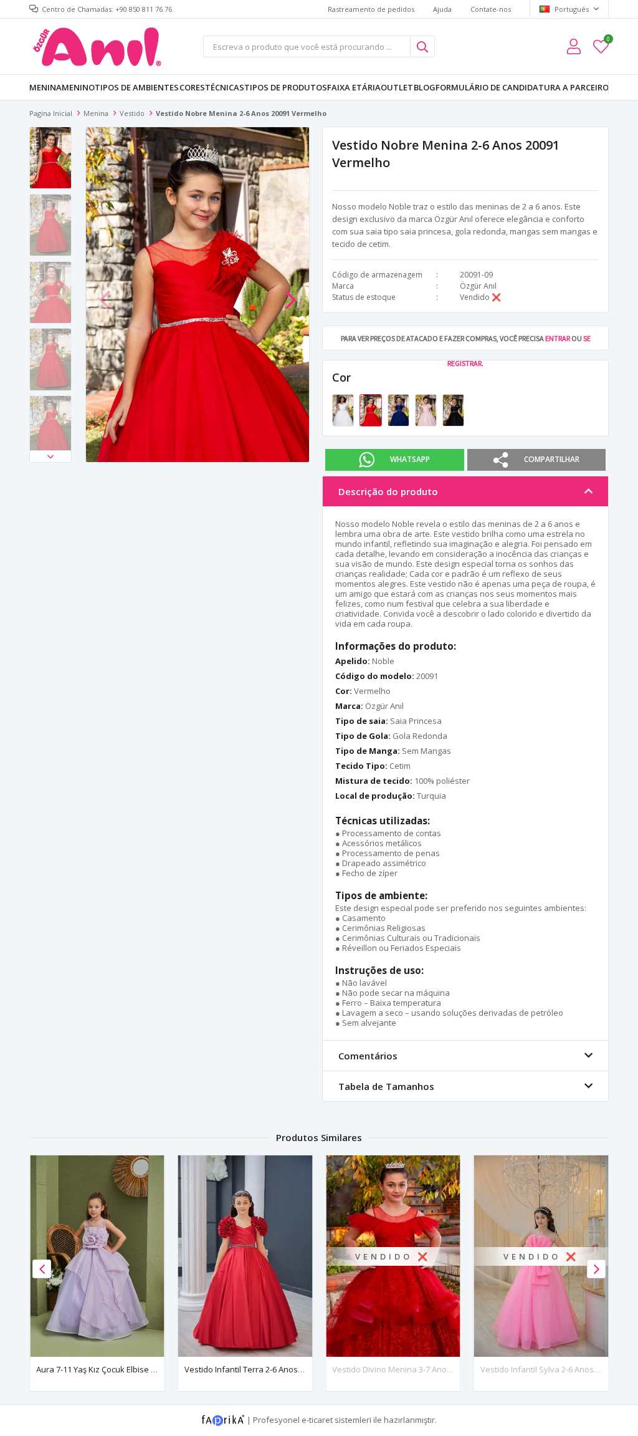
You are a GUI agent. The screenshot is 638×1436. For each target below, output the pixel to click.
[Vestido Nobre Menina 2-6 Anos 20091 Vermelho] (371, 409)
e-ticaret (317, 1419)
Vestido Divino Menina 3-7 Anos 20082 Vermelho (422, 1369)
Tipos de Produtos (285, 87)
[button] (50, 456)
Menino (78, 87)
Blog (425, 87)
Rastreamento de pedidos (371, 9)
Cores (192, 87)
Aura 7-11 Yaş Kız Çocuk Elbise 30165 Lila (111, 1369)
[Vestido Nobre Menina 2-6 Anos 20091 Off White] (344, 409)
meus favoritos (608, 41)
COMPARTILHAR (551, 459)
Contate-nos (490, 9)
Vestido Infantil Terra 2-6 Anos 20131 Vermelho (272, 1369)
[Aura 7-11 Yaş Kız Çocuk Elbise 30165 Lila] (97, 1256)
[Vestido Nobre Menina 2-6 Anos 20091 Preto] (453, 409)
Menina (45, 87)
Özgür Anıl (478, 286)
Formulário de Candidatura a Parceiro (522, 87)
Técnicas (224, 87)
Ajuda (442, 9)
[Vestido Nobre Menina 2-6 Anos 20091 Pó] (426, 409)
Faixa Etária (354, 87)
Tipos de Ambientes (137, 87)
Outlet (397, 87)
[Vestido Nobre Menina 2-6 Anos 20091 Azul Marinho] (399, 409)
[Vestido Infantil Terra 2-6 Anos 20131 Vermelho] (245, 1256)
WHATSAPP (410, 459)
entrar (557, 338)
